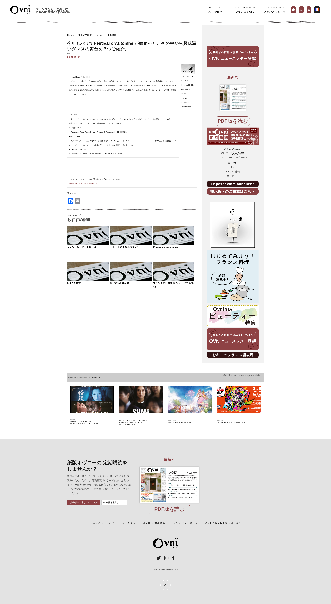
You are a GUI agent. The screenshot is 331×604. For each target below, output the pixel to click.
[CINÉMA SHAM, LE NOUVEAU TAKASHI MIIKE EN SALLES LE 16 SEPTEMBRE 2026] (133, 428)
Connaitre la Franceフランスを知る (245, 9)
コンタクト (129, 523)
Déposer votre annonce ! (232, 184)
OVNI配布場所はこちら (114, 502)
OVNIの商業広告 (154, 523)
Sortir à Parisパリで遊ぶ (215, 9)
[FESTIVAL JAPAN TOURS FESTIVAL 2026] (231, 428)
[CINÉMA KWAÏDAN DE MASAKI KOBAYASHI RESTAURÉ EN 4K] (84, 428)
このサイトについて (102, 523)
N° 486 (71, 54)
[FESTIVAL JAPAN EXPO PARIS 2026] (179, 428)
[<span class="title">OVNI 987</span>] (233, 97)
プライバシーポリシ (185, 523)
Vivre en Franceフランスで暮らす (275, 9)
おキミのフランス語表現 (232, 355)
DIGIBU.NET (96, 377)
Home (70, 35)
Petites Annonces (232, 153)
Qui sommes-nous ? (223, 523)
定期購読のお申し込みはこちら (83, 502)
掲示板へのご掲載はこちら (232, 191)
